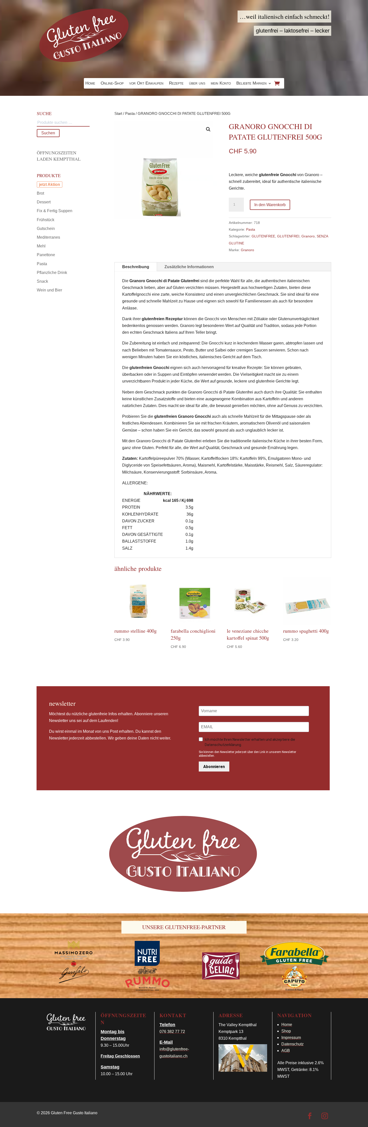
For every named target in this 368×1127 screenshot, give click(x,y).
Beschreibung (135, 267)
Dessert (44, 202)
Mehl (41, 246)
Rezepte (176, 84)
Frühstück (45, 220)
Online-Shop (112, 84)
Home (90, 84)
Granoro (308, 236)
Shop (286, 1031)
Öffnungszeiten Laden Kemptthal (59, 156)
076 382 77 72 (172, 1031)
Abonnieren (214, 766)
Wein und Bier (49, 290)
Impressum (291, 1037)
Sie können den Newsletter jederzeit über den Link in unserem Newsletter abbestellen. (247, 753)
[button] (208, 129)
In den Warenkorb (270, 205)
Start (118, 114)
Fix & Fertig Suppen (54, 211)
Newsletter (62, 703)
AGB (285, 1050)
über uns (197, 84)
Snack (42, 281)
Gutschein (46, 228)
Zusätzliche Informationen (189, 267)
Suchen (48, 133)
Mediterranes (48, 237)
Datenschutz (292, 1044)
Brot (40, 193)
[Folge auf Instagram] (324, 1115)
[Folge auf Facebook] (309, 1115)
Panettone (46, 255)
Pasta (130, 114)
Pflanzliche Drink (52, 272)
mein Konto (221, 84)
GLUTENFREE (263, 236)
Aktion (54, 184)
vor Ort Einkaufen (146, 84)
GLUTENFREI (288, 236)
